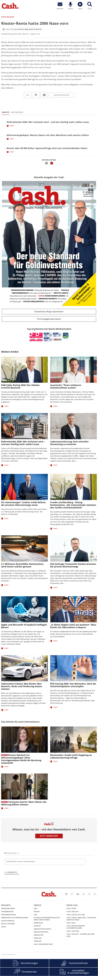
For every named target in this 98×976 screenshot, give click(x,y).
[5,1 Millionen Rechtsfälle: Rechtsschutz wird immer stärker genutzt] (24, 548)
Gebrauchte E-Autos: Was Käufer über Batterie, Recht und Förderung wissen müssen (21, 686)
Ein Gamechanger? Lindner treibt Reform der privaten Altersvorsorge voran (23, 503)
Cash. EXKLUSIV (73, 911)
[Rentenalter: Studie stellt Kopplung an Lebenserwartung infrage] (73, 739)
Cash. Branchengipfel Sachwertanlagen (76, 927)
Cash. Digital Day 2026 (76, 915)
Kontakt (37, 926)
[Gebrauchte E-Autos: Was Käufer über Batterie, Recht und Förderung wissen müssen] (24, 668)
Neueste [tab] (5, 112)
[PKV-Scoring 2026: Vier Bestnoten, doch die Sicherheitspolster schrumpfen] (73, 668)
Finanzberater (7, 911)
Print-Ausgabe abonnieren (49, 319)
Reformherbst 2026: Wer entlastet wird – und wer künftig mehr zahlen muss (48, 122)
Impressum (38, 923)
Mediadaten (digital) (42, 929)
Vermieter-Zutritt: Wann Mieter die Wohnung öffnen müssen (23, 803)
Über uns (37, 938)
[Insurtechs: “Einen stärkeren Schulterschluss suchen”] (73, 370)
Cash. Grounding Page (43, 944)
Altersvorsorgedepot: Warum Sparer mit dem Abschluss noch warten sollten (48, 135)
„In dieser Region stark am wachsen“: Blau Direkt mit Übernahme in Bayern (73, 626)
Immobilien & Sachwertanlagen (14, 918)
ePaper (36, 911)
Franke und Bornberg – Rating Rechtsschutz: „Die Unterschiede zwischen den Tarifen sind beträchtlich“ (73, 505)
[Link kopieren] (27, 95)
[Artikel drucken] (35, 95)
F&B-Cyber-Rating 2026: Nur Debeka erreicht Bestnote (20, 386)
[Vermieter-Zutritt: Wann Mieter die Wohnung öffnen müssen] (24, 786)
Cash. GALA (71, 923)
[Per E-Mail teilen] (44, 95)
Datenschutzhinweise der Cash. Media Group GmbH (47, 919)
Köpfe (3, 927)
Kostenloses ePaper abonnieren (49, 311)
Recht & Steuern (8, 924)
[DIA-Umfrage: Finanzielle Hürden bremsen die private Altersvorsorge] (73, 548)
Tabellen (37, 941)
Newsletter (38, 935)
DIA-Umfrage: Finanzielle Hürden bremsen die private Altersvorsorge (73, 565)
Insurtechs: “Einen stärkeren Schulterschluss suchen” (65, 386)
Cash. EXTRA (71, 908)
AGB (35, 915)
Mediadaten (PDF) (41, 932)
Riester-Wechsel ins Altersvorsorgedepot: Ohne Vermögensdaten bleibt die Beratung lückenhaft (21, 759)
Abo (35, 908)
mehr (12, 126)
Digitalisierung (7, 921)
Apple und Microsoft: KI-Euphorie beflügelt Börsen (24, 626)
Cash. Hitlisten (73, 931)
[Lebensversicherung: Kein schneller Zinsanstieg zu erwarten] (73, 426)
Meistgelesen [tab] (17, 112)
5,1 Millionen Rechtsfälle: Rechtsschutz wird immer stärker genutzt (22, 565)
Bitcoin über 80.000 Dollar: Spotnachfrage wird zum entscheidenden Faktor (47, 148)
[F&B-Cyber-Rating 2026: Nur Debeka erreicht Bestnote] (24, 370)
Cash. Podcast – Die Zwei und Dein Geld (81, 935)
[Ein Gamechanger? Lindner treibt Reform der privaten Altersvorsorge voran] (24, 487)
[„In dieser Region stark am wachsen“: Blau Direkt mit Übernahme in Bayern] (73, 609)
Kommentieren (61, 94)
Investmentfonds (8, 915)
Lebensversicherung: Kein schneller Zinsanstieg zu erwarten (69, 443)
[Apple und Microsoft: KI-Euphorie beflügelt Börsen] (24, 609)
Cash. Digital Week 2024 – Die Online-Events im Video (81, 919)
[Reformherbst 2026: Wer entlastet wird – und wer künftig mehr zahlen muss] (24, 426)
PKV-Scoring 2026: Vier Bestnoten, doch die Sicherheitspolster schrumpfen (73, 685)
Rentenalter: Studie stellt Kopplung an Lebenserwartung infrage (71, 756)
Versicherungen (8, 908)
